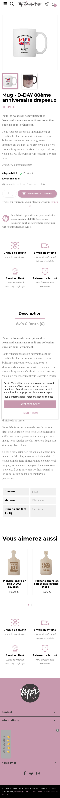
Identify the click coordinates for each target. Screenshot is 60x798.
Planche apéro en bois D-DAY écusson (14, 584)
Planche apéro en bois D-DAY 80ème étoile (46, 584)
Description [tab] (30, 313)
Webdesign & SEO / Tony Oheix (28, 791)
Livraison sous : (11, 178)
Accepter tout (30, 404)
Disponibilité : (10, 173)
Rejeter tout (30, 412)
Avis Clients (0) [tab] (30, 324)
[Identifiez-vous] (47, 4)
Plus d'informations (14, 396)
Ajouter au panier (37, 194)
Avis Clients (3, 744)
